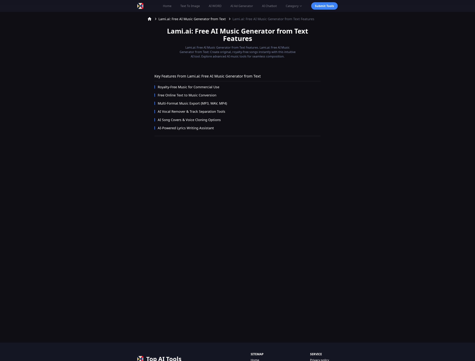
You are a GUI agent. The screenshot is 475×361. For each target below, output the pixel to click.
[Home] (149, 19)
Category (292, 6)
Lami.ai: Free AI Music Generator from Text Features (273, 19)
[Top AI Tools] (140, 6)
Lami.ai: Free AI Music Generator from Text (192, 19)
